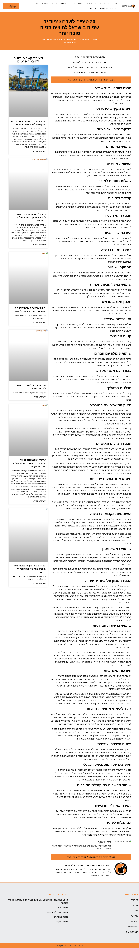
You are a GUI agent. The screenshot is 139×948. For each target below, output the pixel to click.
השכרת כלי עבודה (76, 3)
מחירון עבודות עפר (59, 3)
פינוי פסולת (91, 3)
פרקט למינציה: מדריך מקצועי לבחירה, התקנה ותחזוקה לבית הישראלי (31, 217)
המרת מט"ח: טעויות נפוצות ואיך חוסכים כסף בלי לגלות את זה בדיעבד (30, 568)
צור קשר (93, 8)
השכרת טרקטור (61, 922)
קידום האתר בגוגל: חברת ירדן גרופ (70, 946)
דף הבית (95, 39)
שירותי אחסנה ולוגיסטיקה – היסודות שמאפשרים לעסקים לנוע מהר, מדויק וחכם (29, 463)
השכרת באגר (63, 907)
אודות (115, 3)
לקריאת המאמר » (39, 151)
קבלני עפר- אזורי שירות (108, 8)
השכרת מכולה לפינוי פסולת (57, 912)
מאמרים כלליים (42, 3)
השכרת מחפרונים (61, 917)
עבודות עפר (104, 3)
